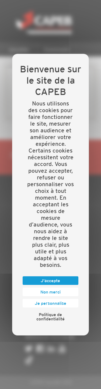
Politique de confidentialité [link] (50, 316)
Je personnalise (50, 303)
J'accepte (50, 280)
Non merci (50, 291)
